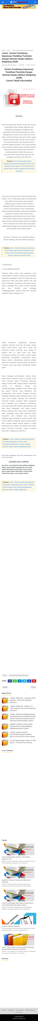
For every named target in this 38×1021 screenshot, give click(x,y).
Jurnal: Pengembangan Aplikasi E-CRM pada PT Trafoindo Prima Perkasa (23, 741)
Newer (5, 687)
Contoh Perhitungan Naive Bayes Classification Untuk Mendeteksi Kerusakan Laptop (17, 904)
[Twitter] (15, 681)
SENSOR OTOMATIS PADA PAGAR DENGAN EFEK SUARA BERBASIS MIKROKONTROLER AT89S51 (21, 726)
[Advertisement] (19, 28)
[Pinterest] (34, 681)
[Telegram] (19, 681)
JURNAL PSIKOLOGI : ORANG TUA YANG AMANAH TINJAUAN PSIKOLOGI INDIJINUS (23, 708)
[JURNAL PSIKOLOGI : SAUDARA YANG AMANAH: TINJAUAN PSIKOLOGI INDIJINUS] (5, 700)
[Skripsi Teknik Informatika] (19, 2)
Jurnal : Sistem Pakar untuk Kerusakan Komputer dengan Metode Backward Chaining (18, 948)
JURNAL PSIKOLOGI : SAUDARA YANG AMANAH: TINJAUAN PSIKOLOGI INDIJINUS (22, 700)
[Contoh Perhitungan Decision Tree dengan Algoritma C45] (19, 855)
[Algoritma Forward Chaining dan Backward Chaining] (19, 878)
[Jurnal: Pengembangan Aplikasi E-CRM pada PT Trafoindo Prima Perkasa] (5, 742)
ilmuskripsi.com (21, 1018)
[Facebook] (10, 681)
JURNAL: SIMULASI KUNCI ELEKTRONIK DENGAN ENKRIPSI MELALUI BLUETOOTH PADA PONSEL (22, 734)
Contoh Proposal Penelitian (11, 926)
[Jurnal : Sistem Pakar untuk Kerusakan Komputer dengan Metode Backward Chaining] (19, 945)
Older (33, 687)
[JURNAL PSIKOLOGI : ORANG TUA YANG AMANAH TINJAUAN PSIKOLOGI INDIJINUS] (5, 708)
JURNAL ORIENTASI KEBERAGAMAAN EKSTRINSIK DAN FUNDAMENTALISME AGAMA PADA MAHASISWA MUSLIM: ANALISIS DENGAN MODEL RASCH (23, 717)
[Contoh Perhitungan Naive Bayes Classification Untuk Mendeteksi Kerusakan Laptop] (19, 901)
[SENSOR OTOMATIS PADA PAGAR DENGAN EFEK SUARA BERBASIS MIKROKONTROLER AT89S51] (5, 726)
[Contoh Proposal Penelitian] (19, 924)
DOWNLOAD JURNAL (19, 462)
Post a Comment (31, 65)
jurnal (5, 675)
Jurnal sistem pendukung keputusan (19, 675)
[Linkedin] (29, 681)
